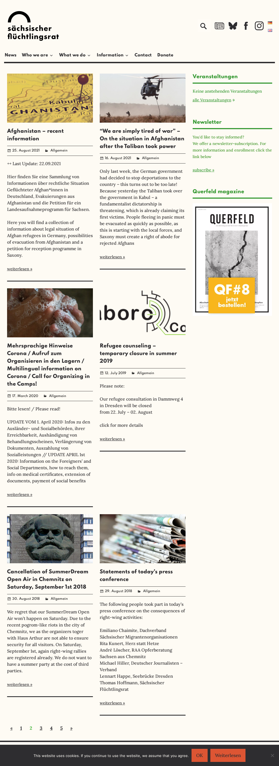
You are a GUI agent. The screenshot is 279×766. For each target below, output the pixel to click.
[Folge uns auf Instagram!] (259, 29)
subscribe (202, 169)
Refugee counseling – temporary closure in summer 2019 (138, 353)
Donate (165, 55)
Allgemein (59, 150)
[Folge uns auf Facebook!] (246, 29)
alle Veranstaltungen (212, 99)
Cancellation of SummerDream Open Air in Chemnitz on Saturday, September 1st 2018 (47, 579)
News (10, 55)
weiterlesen (18, 268)
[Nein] (272, 755)
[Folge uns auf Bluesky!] (233, 29)
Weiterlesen (228, 755)
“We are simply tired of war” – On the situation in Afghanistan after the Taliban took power (142, 139)
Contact (143, 55)
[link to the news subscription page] (219, 29)
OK (199, 755)
